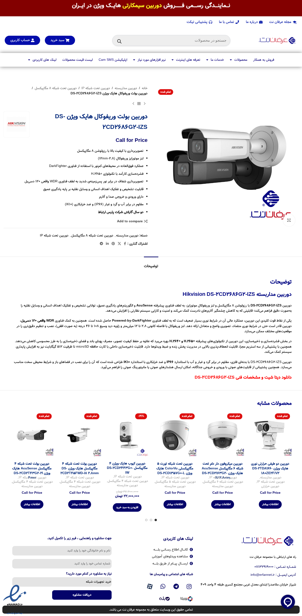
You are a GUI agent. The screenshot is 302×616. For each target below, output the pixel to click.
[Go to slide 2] (151, 520)
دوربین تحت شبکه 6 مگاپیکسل (223, 482)
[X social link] (119, 243)
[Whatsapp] (163, 586)
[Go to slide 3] (146, 520)
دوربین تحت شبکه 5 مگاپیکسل (175, 482)
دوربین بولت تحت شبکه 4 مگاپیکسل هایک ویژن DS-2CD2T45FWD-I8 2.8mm (79, 468)
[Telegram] (176, 586)
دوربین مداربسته (126, 88)
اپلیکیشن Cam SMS (113, 59)
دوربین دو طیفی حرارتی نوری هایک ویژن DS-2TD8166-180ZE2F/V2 (270, 468)
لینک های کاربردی (44, 59)
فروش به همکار (263, 59)
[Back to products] (139, 104)
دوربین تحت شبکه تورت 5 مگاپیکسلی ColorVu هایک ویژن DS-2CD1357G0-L (174, 468)
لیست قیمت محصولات (77, 59)
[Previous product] (144, 104)
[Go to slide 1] (156, 520)
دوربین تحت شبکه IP (95, 88)
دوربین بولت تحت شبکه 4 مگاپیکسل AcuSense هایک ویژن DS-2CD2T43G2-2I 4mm (31, 470)
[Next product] (133, 104)
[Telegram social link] (101, 243)
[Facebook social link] (124, 243)
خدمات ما (217, 59)
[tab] (151, 264)
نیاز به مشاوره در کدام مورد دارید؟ (89, 574)
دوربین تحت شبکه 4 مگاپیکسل (128, 481)
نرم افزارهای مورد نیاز (152, 59)
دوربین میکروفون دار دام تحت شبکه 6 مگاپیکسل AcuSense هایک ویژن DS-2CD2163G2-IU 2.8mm (222, 470)
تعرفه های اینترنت (188, 59)
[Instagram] (189, 586)
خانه (144, 88)
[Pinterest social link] (113, 243)
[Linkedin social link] (107, 243)
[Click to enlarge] (289, 220)
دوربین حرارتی (270, 486)
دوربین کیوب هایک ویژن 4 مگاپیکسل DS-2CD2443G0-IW (127, 468)
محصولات (240, 59)
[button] (127, 507)
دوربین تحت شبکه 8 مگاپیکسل (56, 88)
